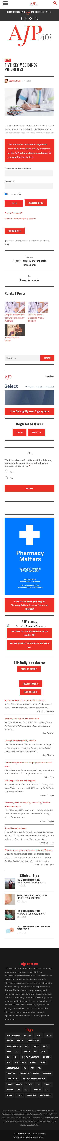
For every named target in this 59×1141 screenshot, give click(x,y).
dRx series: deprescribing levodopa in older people (34, 928)
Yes (11, 472)
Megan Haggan (14, 80)
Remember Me (14, 194)
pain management (13, 1068)
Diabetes (27, 1051)
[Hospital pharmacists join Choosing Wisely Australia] (15, 307)
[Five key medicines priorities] (29, 102)
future (43, 1051)
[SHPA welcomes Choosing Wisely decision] (38, 307)
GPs (7, 1057)
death (17, 1051)
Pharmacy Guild (12, 1079)
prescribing (44, 241)
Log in (19, 432)
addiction (27, 1035)
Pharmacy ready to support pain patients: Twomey (29, 850)
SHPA (7, 244)
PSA (37, 1084)
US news (19, 1095)
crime (8, 1051)
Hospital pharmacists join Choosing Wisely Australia (15, 318)
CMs (26, 1046)
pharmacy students (14, 1084)
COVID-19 (45, 1046)
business (9, 1041)
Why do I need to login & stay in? (20, 218)
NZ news (33, 1062)
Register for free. (25, 157)
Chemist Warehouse (13, 1046)
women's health (45, 1095)
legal (8, 1062)
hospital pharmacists (30, 241)
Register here (35, 202)
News (7, 60)
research (47, 1084)
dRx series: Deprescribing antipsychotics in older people (31, 912)
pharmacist (11, 1073)
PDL (39, 1068)
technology (37, 1090)
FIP (35, 1051)
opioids (43, 1062)
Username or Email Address (18, 168)
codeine (35, 1046)
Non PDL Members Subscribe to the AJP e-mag (30, 645)
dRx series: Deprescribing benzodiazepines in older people (31, 881)
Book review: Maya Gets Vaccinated (22, 719)
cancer (20, 1041)
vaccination (31, 1095)
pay (25, 1068)
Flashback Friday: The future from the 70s (25, 700)
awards (48, 1035)
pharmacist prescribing (29, 1073)
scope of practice (13, 1090)
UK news (9, 1095)
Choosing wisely (14, 241)
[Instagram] (30, 18)
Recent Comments (30, 683)
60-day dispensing (13, 1035)
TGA (47, 1090)
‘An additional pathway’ (15, 828)
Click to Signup (29, 668)
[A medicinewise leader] (15, 330)
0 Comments (14, 230)
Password (9, 181)
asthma (38, 1035)
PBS (32, 1068)
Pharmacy (47, 1073)
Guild (15, 1057)
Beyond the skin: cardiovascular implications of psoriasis (32, 897)
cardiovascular (33, 1041)
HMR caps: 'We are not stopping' (20, 781)
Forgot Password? (13, 213)
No (11, 478)
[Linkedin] (26, 18)
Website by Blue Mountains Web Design (28, 1137)
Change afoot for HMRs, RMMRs (20, 740)
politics (29, 1084)
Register (36, 432)
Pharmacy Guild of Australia (34, 1079)
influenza (47, 1057)
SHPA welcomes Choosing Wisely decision (36, 318)
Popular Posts (30, 692)
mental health (20, 1062)
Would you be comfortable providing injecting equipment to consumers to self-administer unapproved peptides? (28, 463)
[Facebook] (21, 18)
